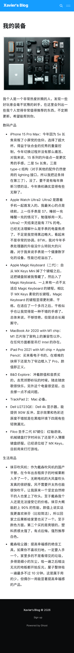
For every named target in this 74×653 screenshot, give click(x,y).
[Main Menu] (68, 5)
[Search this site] (61, 6)
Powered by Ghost (37, 625)
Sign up (38, 617)
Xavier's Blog (16, 5)
